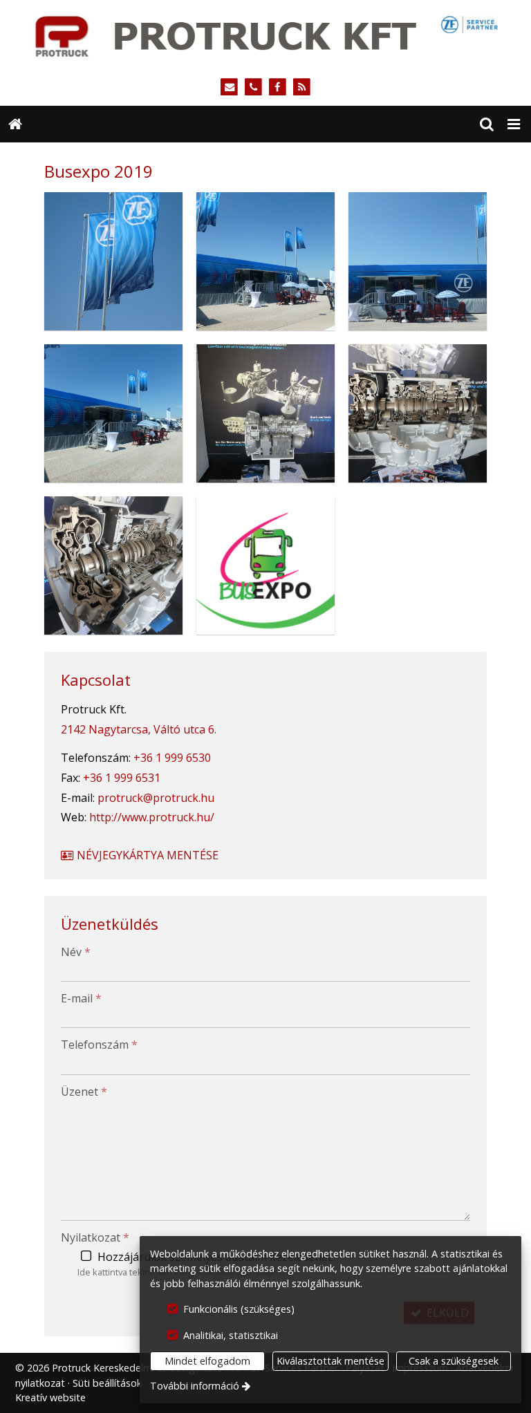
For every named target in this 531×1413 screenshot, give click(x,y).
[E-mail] (229, 87)
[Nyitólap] (265, 34)
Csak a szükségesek (454, 1360)
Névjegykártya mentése (146, 855)
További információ (194, 1385)
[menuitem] (15, 124)
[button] (513, 124)
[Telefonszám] (253, 87)
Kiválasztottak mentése (330, 1360)
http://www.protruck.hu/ (151, 817)
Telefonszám (99, 1044)
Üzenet (84, 1091)
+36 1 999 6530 (172, 757)
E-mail (81, 998)
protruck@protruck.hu (155, 797)
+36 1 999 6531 (121, 777)
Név (76, 952)
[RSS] (302, 87)
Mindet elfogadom (207, 1360)
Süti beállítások (107, 1382)
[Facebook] (278, 87)
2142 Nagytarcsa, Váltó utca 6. (138, 729)
